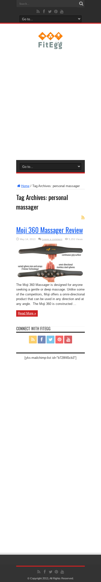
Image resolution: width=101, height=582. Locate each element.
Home (25, 186)
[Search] (81, 3)
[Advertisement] (50, 103)
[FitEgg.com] (50, 45)
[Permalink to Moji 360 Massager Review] (50, 281)
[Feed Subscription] (83, 217)
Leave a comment (52, 239)
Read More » (27, 313)
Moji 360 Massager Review (49, 230)
